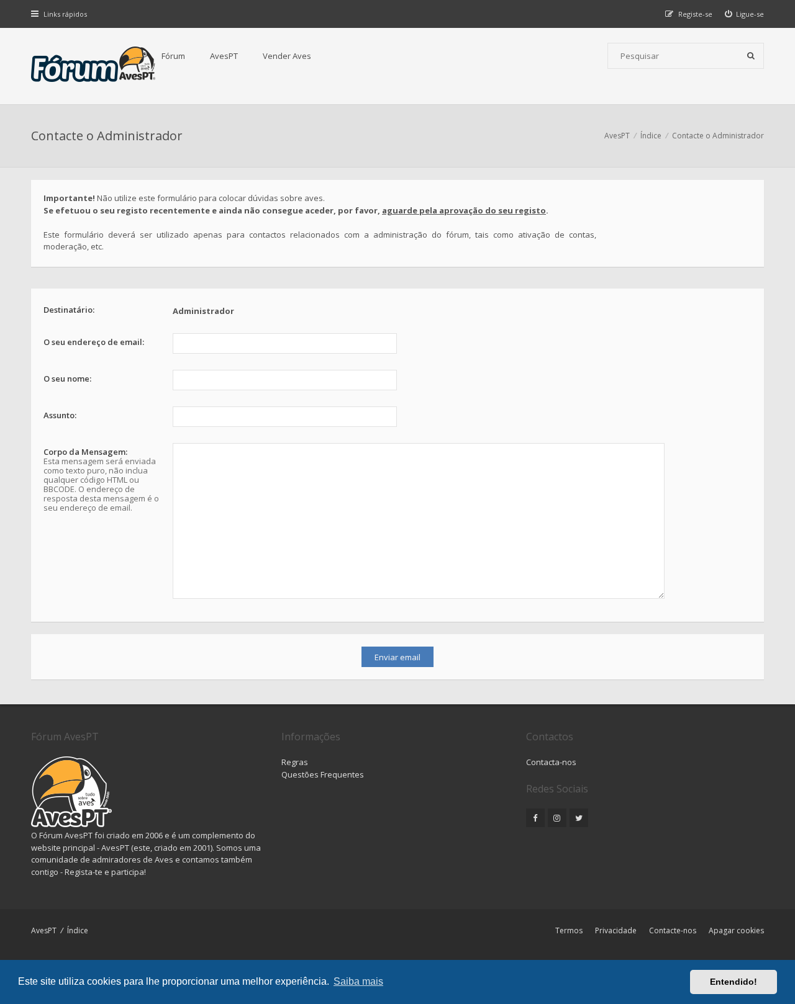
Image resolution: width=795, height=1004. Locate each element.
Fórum (173, 55)
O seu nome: (67, 378)
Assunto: (59, 415)
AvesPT (224, 55)
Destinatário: (68, 309)
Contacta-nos (551, 762)
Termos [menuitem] (569, 930)
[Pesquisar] (750, 55)
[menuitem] (745, 14)
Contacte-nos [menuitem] (672, 930)
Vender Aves (287, 55)
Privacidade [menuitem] (616, 930)
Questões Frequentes (322, 774)
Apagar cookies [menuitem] (736, 930)
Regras (294, 762)
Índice (77, 930)
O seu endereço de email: (93, 341)
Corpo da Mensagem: (85, 451)
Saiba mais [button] (358, 981)
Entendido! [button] (733, 982)
